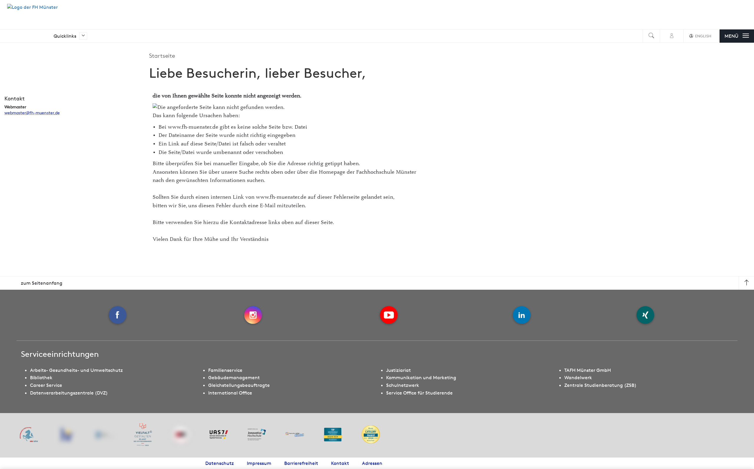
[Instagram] (253, 315)
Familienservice (225, 370)
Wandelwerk (578, 377)
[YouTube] (389, 315)
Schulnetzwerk (402, 385)
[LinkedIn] (521, 315)
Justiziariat (398, 370)
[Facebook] (117, 315)
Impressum (259, 463)
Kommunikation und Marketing (421, 377)
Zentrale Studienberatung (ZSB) (600, 385)
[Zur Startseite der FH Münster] (32, 10)
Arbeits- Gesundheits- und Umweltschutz (76, 370)
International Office (230, 393)
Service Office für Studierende (419, 393)
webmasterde (32, 112)
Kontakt (340, 463)
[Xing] (645, 315)
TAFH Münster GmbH (587, 370)
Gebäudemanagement (234, 377)
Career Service (46, 385)
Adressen (372, 463)
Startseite (162, 55)
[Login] (671, 36)
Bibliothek (41, 377)
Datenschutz (219, 463)
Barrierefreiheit (301, 463)
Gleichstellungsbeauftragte (239, 385)
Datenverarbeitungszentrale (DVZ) (69, 393)
